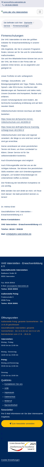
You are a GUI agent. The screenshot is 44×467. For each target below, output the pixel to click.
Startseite (28, 23)
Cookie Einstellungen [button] (10, 460)
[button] (22, 423)
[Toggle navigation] (40, 12)
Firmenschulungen (21, 26)
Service (7, 26)
